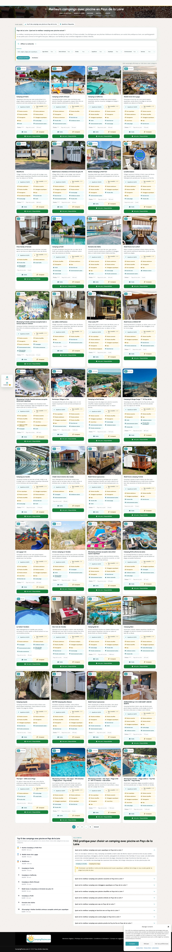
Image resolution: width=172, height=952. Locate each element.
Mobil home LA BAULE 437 (132, 322)
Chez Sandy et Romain (24, 247)
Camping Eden (128, 627)
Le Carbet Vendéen (23, 627)
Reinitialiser (35, 57)
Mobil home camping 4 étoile (133, 477)
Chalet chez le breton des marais (63, 477)
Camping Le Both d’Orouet (60, 97)
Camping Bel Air (93, 627)
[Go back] (46, 9)
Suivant (96, 827)
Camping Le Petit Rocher (96, 399)
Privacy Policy (147, 947)
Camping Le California (95, 97)
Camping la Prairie (23, 97)
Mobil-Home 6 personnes (96, 477)
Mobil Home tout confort (132, 247)
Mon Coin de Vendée (59, 627)
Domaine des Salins (94, 247)
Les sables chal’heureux (59, 322)
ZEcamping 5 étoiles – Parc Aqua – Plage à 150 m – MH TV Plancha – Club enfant (103, 779)
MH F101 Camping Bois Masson (62, 702)
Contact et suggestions (117, 938)
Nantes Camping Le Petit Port (97, 172)
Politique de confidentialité (84, 938)
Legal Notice (155, 947)
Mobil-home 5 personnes (96, 702)
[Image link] (39, 938)
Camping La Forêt (58, 247)
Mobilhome (20, 172)
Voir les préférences (161, 944)
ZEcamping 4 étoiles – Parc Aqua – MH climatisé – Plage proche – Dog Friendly (68, 779)
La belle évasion (129, 172)
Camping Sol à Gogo (94, 863)
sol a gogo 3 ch (21, 552)
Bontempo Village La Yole (60, 399)
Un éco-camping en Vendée (61, 552)
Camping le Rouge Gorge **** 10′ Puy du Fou (138, 399)
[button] (168, 927)
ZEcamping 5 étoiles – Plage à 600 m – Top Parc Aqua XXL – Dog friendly (139, 779)
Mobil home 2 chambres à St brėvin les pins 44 (67, 172)
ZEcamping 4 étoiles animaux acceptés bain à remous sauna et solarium (31, 322)
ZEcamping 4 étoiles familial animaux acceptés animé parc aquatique (45, 909)
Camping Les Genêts (23, 477)
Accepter (132, 944)
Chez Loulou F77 (93, 322)
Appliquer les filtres (23, 57)
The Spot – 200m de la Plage (26, 779)
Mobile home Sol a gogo (132, 97)
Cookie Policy (139, 947)
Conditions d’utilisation (101, 938)
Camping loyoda (22, 702)
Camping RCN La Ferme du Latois (134, 552)
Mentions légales (68, 938)
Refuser (146, 944)
